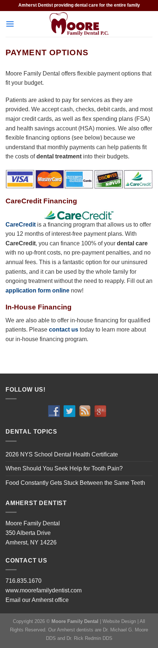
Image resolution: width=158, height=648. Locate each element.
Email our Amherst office (37, 600)
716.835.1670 (24, 581)
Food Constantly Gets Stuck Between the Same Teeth (75, 483)
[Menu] (10, 24)
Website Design (119, 621)
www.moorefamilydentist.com (44, 590)
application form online (37, 290)
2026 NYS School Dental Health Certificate (62, 454)
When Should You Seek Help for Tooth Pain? (64, 468)
